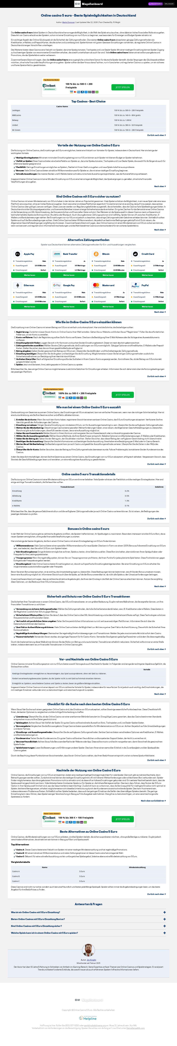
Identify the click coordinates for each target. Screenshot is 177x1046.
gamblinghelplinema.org (95, 1025)
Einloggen (169, 4)
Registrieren (156, 4)
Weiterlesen (29, 275)
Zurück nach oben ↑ (156, 135)
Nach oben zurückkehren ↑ (153, 800)
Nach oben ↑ (160, 186)
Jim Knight (91, 960)
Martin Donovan (68, 22)
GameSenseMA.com (135, 1028)
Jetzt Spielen (123, 87)
